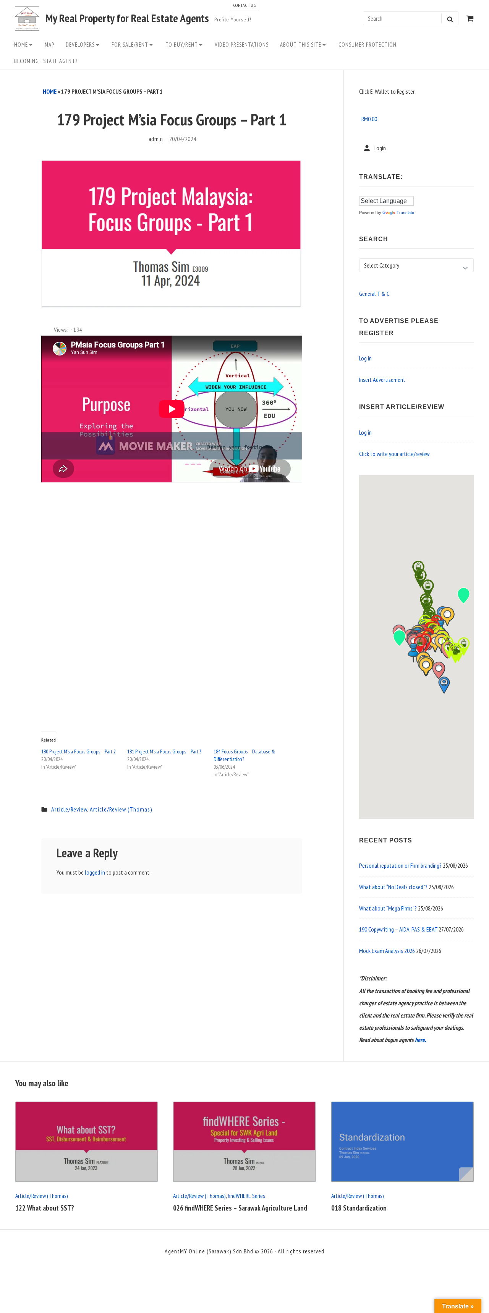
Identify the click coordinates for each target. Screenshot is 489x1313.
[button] (413, 652)
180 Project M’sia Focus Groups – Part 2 (78, 751)
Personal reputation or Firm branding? (400, 865)
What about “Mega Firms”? (388, 908)
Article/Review (69, 809)
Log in (365, 358)
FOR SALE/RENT (130, 44)
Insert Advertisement (382, 379)
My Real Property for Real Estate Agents (127, 18)
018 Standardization (359, 1207)
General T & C (374, 293)
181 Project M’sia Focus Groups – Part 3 (164, 751)
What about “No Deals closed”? (393, 887)
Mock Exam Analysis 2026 (387, 950)
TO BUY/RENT (181, 44)
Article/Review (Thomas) (121, 809)
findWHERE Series (246, 1195)
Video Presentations (242, 44)
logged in (95, 872)
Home (21, 44)
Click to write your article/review (394, 454)
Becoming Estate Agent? (46, 61)
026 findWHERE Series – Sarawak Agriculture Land (240, 1207)
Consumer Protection (367, 44)
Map (49, 44)
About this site (300, 44)
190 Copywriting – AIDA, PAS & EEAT (398, 929)
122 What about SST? (44, 1207)
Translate (405, 212)
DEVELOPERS (80, 44)
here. (420, 1040)
